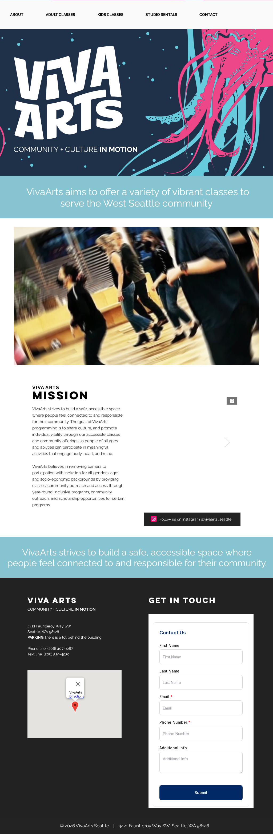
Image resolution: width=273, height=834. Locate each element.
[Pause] (20, 357)
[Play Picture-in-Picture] (242, 357)
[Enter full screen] (251, 357)
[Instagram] (153, 519)
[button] (68, 14)
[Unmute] (29, 357)
